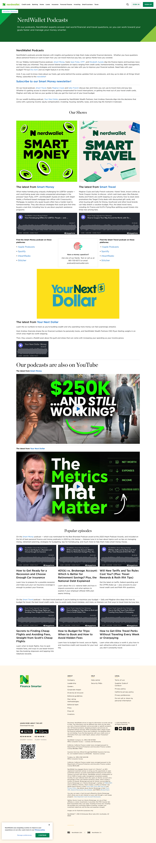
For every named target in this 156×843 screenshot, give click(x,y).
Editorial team (72, 704)
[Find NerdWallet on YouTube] (120, 730)
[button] (78, 409)
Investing (77, 4)
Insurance (55, 4)
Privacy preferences (122, 695)
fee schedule (88, 790)
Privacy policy (120, 689)
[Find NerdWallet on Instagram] (124, 730)
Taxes (96, 4)
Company (71, 680)
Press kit (70, 711)
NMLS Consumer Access (75, 741)
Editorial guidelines (74, 696)
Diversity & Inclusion (75, 693)
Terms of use (120, 680)
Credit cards (26, 4)
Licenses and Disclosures (93, 741)
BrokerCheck (105, 790)
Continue (42, 835)
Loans (48, 4)
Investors (71, 714)
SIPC (110, 783)
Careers (70, 686)
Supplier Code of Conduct (121, 684)
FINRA (107, 783)
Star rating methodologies (73, 700)
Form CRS (89, 786)
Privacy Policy (71, 788)
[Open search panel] (127, 4)
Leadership (71, 683)
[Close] (49, 824)
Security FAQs (96, 683)
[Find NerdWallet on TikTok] (132, 730)
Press (69, 708)
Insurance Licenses (99, 753)
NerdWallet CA (96, 832)
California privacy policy (124, 692)
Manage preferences (24, 835)
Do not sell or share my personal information (124, 699)
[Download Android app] (42, 731)
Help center (95, 680)
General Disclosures (77, 790)
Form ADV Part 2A (100, 786)
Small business (87, 4)
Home (42, 4)
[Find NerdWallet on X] (116, 730)
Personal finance (66, 4)
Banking (35, 4)
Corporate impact (74, 690)
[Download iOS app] (26, 731)
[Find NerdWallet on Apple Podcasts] (128, 730)
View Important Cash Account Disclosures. (87, 797)
